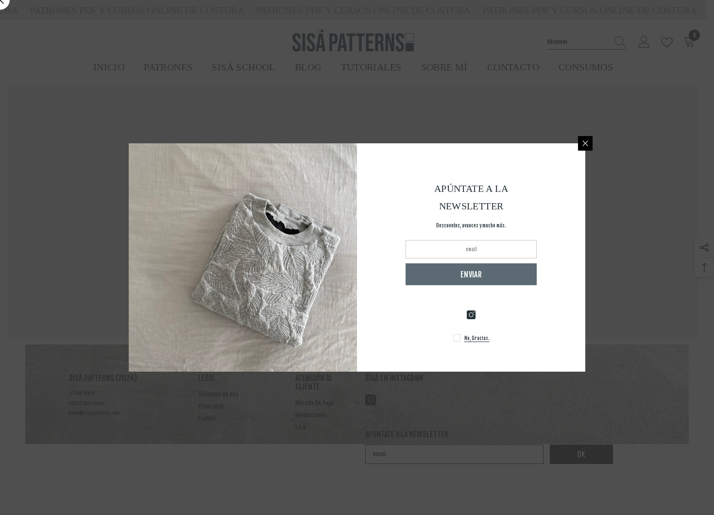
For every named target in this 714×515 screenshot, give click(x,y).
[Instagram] (471, 315)
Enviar (471, 274)
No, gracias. (477, 338)
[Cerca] (585, 143)
